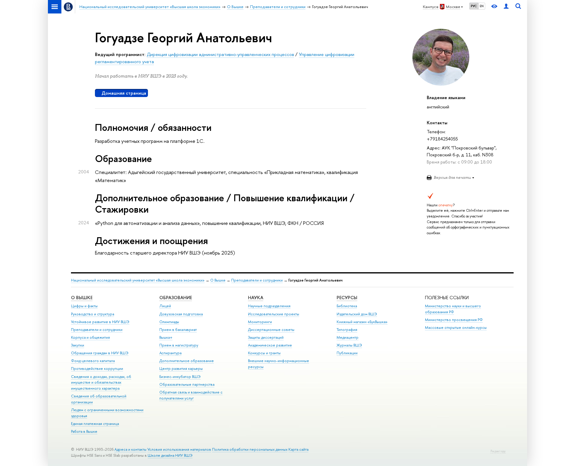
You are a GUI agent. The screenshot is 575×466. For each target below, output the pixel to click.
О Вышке (218, 280)
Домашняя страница (124, 93)
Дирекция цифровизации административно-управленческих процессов (220, 54)
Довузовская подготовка (181, 314)
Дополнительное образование (186, 360)
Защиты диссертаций (266, 337)
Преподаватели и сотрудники (257, 280)
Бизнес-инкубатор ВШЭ (180, 376)
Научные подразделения (269, 305)
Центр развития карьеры (181, 368)
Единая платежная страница (95, 423)
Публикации (347, 352)
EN (482, 6)
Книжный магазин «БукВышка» (362, 321)
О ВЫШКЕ (82, 297)
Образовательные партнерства (186, 384)
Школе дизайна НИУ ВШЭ (170, 455)
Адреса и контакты (130, 449)
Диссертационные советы (271, 329)
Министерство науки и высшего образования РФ (453, 308)
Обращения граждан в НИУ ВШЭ (99, 352)
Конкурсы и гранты (264, 352)
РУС (474, 6)
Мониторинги (260, 321)
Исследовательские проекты (273, 314)
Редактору (498, 451)
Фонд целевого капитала (93, 360)
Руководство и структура (92, 314)
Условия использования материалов (179, 449)
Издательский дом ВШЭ (357, 314)
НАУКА (255, 297)
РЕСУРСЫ (347, 297)
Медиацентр (347, 337)
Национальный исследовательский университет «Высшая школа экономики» (138, 280)
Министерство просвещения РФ (454, 319)
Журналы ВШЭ (349, 345)
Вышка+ (165, 337)
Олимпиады (169, 321)
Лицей (165, 305)
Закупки (77, 345)
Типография (347, 329)
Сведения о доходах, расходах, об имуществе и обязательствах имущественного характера (101, 382)
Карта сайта (298, 449)
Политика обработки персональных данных (250, 449)
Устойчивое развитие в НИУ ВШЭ (100, 321)
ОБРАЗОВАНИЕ (175, 297)
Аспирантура (170, 352)
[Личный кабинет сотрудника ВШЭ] (506, 6)
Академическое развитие (270, 345)
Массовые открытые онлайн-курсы (456, 327)
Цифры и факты (84, 305)
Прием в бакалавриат (178, 329)
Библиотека (347, 305)
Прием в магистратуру (178, 345)
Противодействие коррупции (97, 368)
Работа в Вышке (84, 431)
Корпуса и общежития (90, 337)
